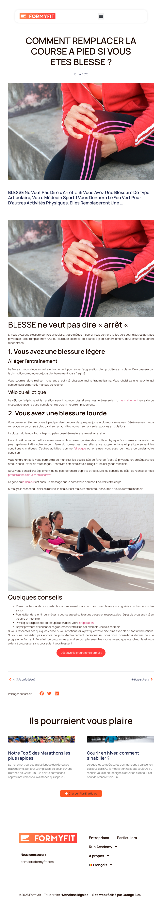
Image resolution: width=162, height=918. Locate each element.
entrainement (129, 400)
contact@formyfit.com (37, 862)
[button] (101, 16)
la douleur (28, 482)
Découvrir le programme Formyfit (81, 652)
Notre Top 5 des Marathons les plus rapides (39, 755)
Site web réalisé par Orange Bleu (116, 895)
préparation (86, 623)
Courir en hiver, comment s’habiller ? (113, 755)
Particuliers (127, 837)
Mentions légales (75, 895)
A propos (96, 855)
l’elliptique (80, 448)
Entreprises (99, 837)
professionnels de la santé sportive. (30, 475)
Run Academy (100, 846)
